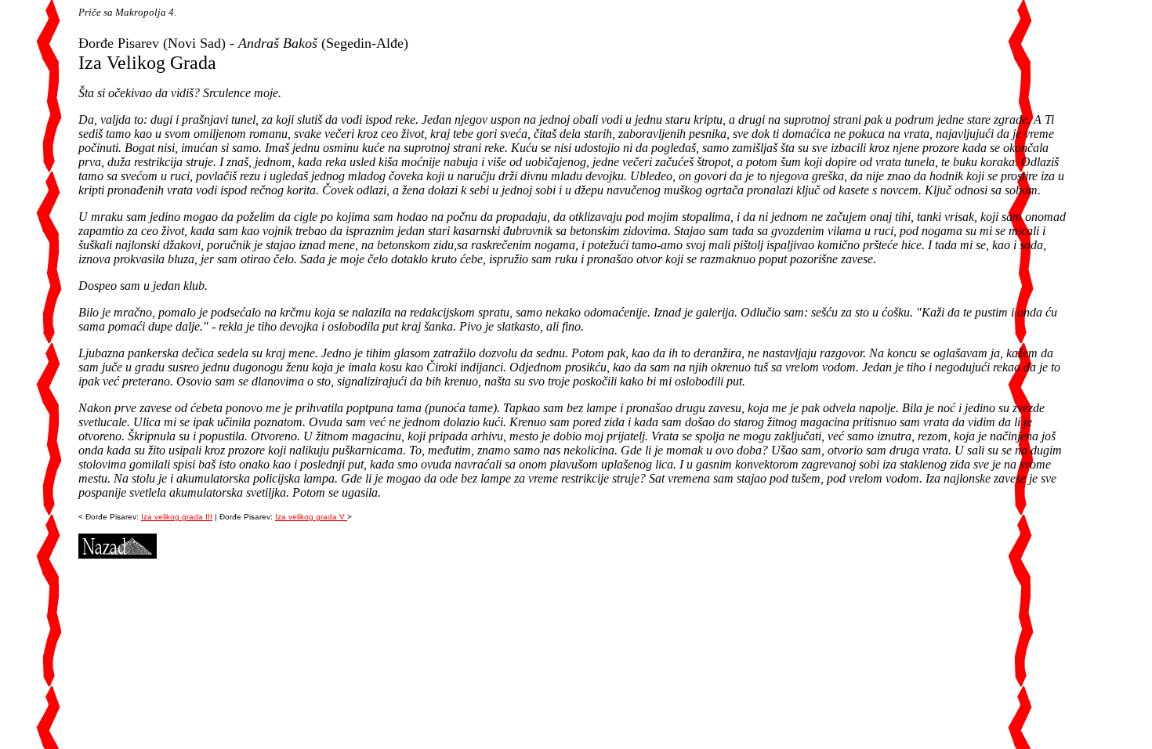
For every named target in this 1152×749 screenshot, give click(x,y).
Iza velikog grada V (311, 516)
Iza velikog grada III (176, 516)
